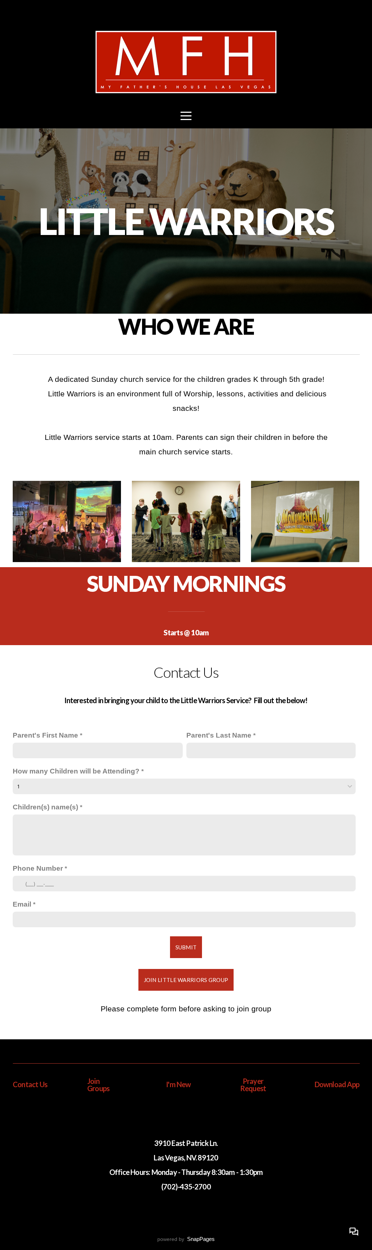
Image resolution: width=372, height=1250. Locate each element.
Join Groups (98, 1085)
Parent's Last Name (218, 735)
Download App (337, 1084)
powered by (186, 1239)
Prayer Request (253, 1085)
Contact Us (30, 1084)
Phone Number (38, 868)
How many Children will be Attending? (76, 771)
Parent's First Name (45, 735)
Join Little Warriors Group (186, 980)
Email (22, 904)
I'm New (178, 1084)
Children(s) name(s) (45, 807)
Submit (186, 947)
